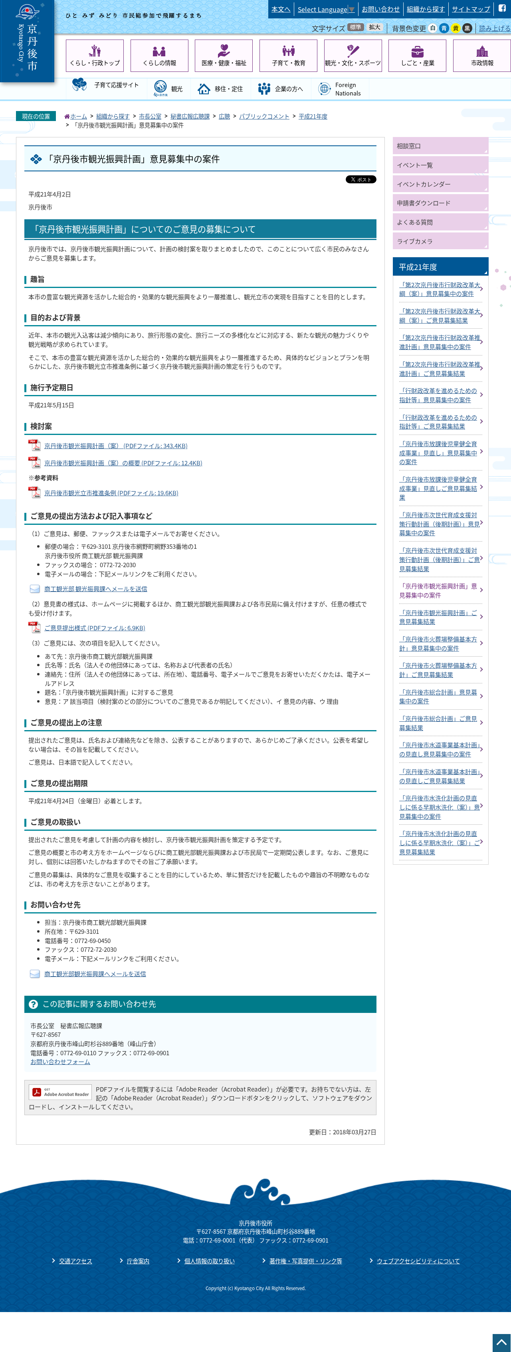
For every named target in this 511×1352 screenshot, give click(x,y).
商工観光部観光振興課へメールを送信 (95, 973)
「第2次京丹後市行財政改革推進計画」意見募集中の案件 (439, 342)
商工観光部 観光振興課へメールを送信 (95, 588)
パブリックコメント (264, 116)
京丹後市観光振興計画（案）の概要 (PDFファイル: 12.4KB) (123, 462)
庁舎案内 (138, 1261)
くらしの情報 (159, 62)
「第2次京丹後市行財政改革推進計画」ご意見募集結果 (439, 368)
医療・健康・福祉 (224, 62)
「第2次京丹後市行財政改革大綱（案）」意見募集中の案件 (439, 289)
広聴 (224, 116)
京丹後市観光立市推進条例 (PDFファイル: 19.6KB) (111, 492)
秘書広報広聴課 (190, 116)
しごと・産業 (417, 62)
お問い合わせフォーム (60, 1061)
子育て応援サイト (116, 84)
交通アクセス (75, 1261)
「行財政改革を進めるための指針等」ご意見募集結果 (438, 422)
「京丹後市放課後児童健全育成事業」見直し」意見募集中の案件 (438, 452)
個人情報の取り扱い (209, 1261)
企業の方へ (289, 88)
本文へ (281, 9)
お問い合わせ (381, 9)
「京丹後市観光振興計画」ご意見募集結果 (438, 617)
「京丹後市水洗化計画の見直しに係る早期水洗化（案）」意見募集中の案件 (439, 806)
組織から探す (426, 9)
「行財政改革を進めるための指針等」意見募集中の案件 (438, 395)
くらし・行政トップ (94, 62)
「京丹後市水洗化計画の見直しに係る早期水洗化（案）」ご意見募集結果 (439, 842)
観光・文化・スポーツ (353, 62)
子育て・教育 (288, 62)
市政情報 (482, 62)
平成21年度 (313, 116)
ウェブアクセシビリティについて (418, 1261)
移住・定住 (229, 88)
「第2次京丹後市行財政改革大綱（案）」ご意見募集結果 (439, 315)
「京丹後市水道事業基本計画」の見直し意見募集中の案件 (439, 749)
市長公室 (150, 116)
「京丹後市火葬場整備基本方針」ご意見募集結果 (438, 670)
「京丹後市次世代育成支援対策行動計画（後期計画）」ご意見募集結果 (439, 559)
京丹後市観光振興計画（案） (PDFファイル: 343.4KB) (116, 445)
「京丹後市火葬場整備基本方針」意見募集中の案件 (438, 643)
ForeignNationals (348, 88)
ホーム (78, 116)
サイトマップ (471, 9)
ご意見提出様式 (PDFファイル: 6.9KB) (94, 627)
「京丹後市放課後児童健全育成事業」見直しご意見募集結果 (438, 487)
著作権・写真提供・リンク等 (305, 1261)
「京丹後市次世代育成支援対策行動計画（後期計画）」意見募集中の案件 (439, 523)
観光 (176, 88)
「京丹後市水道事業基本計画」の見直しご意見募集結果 (439, 776)
